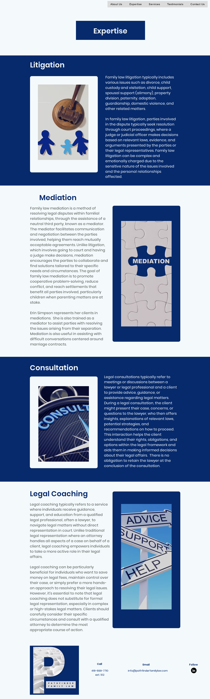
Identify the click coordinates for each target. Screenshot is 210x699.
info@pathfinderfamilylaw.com (148, 671)
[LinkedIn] (194, 670)
